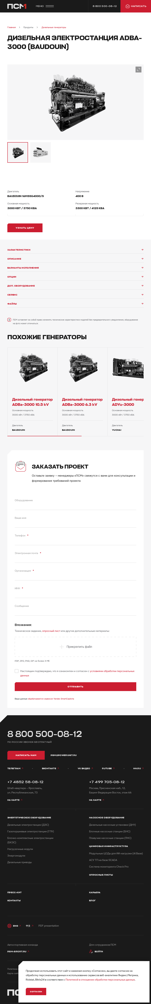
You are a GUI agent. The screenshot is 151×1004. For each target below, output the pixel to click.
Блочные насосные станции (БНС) (109, 831)
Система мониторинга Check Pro (109, 866)
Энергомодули (16, 855)
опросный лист (51, 631)
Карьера (95, 892)
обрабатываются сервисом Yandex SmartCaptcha (51, 698)
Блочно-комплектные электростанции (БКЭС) (30, 840)
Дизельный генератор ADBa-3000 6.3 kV (82, 402)
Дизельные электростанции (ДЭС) (28, 824)
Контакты (14, 900)
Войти (99, 951)
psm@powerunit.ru (64, 755)
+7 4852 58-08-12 (25, 782)
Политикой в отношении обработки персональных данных (100, 979)
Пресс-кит (14, 892)
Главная (11, 27)
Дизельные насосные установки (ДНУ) (112, 824)
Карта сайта (13, 973)
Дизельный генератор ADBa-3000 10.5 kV (32, 402)
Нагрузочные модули (20, 849)
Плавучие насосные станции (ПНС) (110, 838)
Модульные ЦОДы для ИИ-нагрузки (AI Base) (116, 853)
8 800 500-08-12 (44, 734)
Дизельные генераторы (54, 27)
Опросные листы (101, 874)
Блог (92, 900)
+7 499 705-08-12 (107, 782)
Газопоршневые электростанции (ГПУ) (30, 831)
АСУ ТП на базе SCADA (103, 860)
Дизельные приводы (19, 862)
